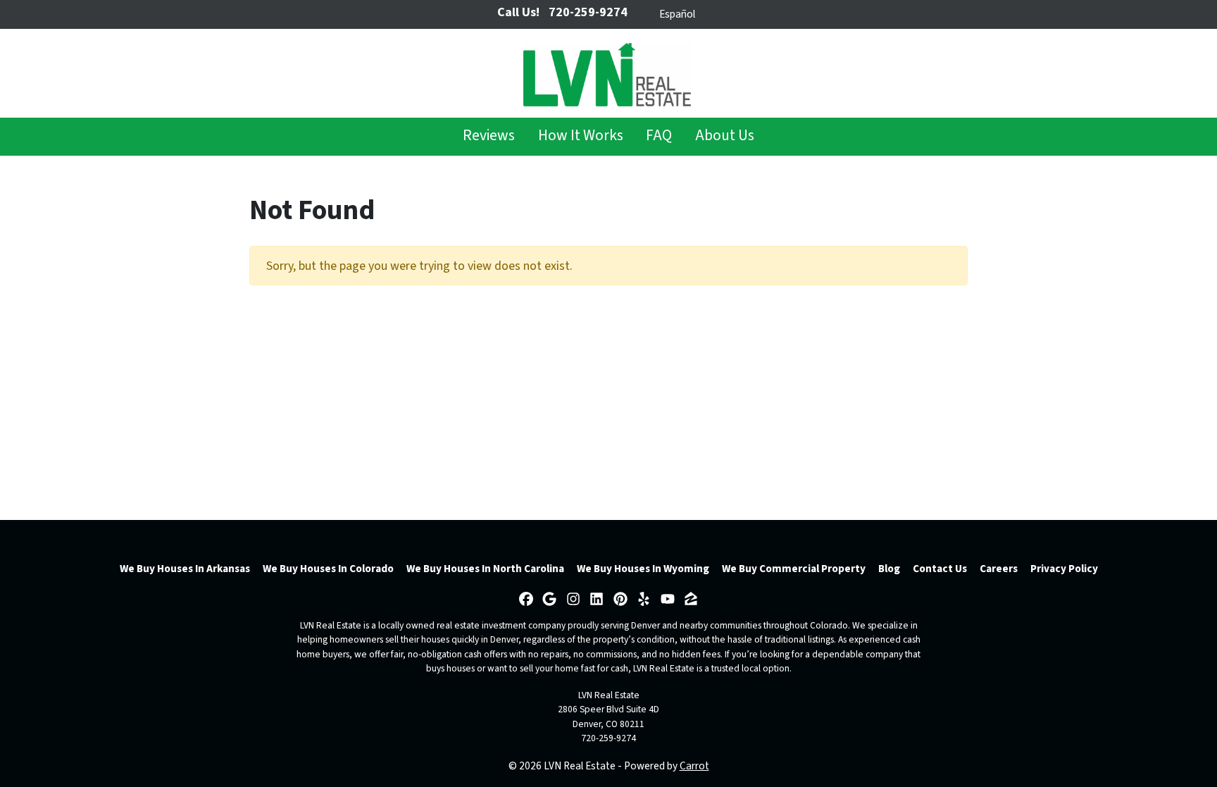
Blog (889, 568)
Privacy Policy (1064, 568)
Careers (999, 568)
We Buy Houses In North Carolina (485, 568)
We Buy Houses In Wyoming (643, 568)
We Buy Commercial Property (794, 568)
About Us (724, 136)
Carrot (694, 766)
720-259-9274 (608, 738)
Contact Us (940, 568)
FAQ (659, 136)
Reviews (489, 136)
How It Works (580, 136)
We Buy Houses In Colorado (328, 568)
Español (677, 14)
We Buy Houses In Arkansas (185, 568)
